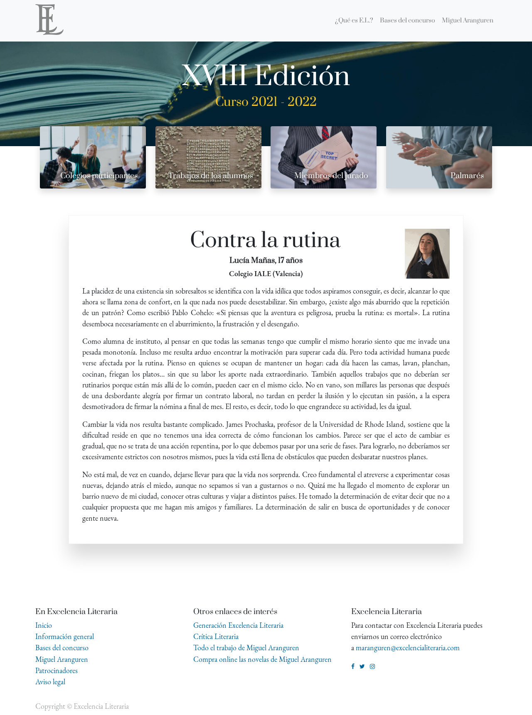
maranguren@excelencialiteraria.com (408, 647)
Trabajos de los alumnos (210, 176)
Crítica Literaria (216, 636)
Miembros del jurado (331, 176)
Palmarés (467, 176)
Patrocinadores (56, 670)
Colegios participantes (99, 176)
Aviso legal (50, 681)
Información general (64, 636)
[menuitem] (354, 21)
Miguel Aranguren (61, 659)
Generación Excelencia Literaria (238, 625)
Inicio (43, 625)
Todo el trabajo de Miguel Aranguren (246, 647)
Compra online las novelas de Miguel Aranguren (262, 659)
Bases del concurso (62, 647)
